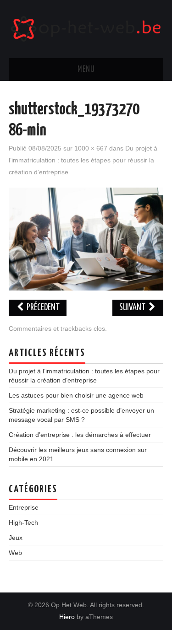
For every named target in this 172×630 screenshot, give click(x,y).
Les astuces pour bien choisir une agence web (76, 395)
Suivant (133, 307)
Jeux (15, 537)
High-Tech (23, 522)
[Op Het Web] (86, 28)
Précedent (42, 307)
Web (15, 552)
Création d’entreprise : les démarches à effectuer (80, 434)
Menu (86, 69)
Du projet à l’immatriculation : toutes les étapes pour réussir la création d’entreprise (83, 160)
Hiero (67, 616)
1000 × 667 (90, 148)
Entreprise (24, 507)
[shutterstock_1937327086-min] (86, 238)
